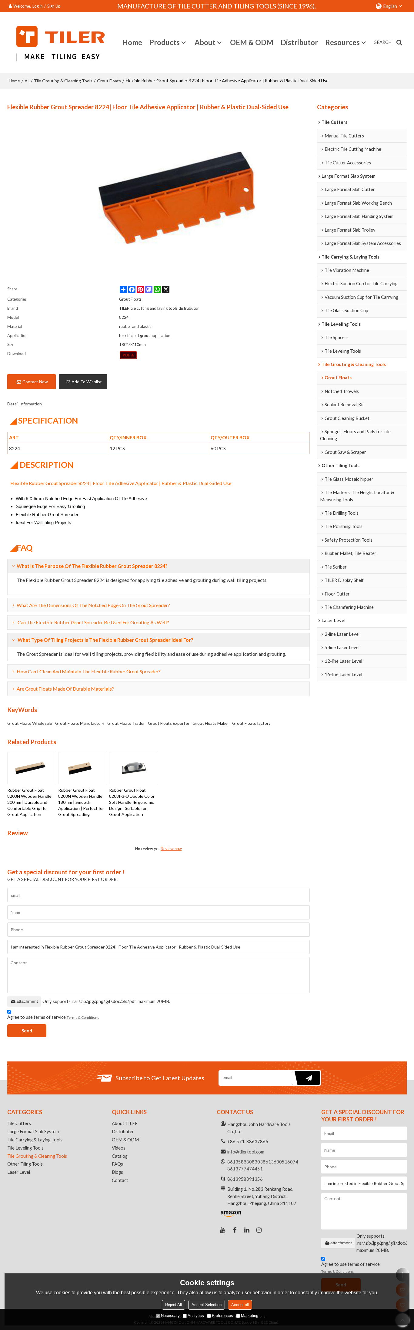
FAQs (117, 1164)
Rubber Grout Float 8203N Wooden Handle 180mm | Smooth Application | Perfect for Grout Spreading (81, 802)
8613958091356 (245, 1179)
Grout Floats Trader (126, 723)
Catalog (120, 1156)
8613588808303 (245, 1161)
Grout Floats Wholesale (29, 723)
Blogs (117, 1172)
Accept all (240, 1304)
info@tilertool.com (245, 1151)
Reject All (173, 1304)
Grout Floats (109, 80)
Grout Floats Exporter (168, 723)
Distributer (123, 1131)
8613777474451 (245, 1168)
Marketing (249, 1315)
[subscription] (306, 1078)
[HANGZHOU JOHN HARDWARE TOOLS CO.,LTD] (57, 42)
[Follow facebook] (235, 1230)
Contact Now (35, 381)
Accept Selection (207, 1304)
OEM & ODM (251, 42)
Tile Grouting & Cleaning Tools (63, 80)
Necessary (170, 1315)
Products (164, 42)
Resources (342, 42)
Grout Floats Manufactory (79, 723)
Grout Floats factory (251, 723)
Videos (118, 1147)
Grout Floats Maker (210, 723)
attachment (27, 1001)
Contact (120, 1180)
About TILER (125, 1123)
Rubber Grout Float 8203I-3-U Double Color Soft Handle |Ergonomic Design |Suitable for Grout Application (132, 802)
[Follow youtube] (223, 1230)
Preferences (222, 1315)
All (27, 80)
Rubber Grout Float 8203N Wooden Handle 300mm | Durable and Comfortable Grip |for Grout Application (29, 802)
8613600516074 (280, 1161)
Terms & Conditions (83, 1017)
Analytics (196, 1315)
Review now (171, 849)
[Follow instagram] (259, 1230)
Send (27, 1030)
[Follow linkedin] (247, 1230)
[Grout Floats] (128, 355)
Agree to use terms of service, (53, 1017)
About (205, 42)
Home (132, 42)
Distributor (299, 42)
